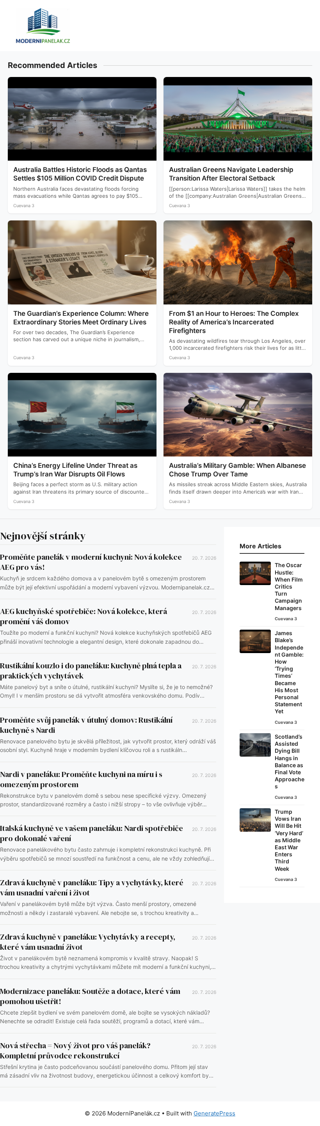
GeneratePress (214, 1113)
